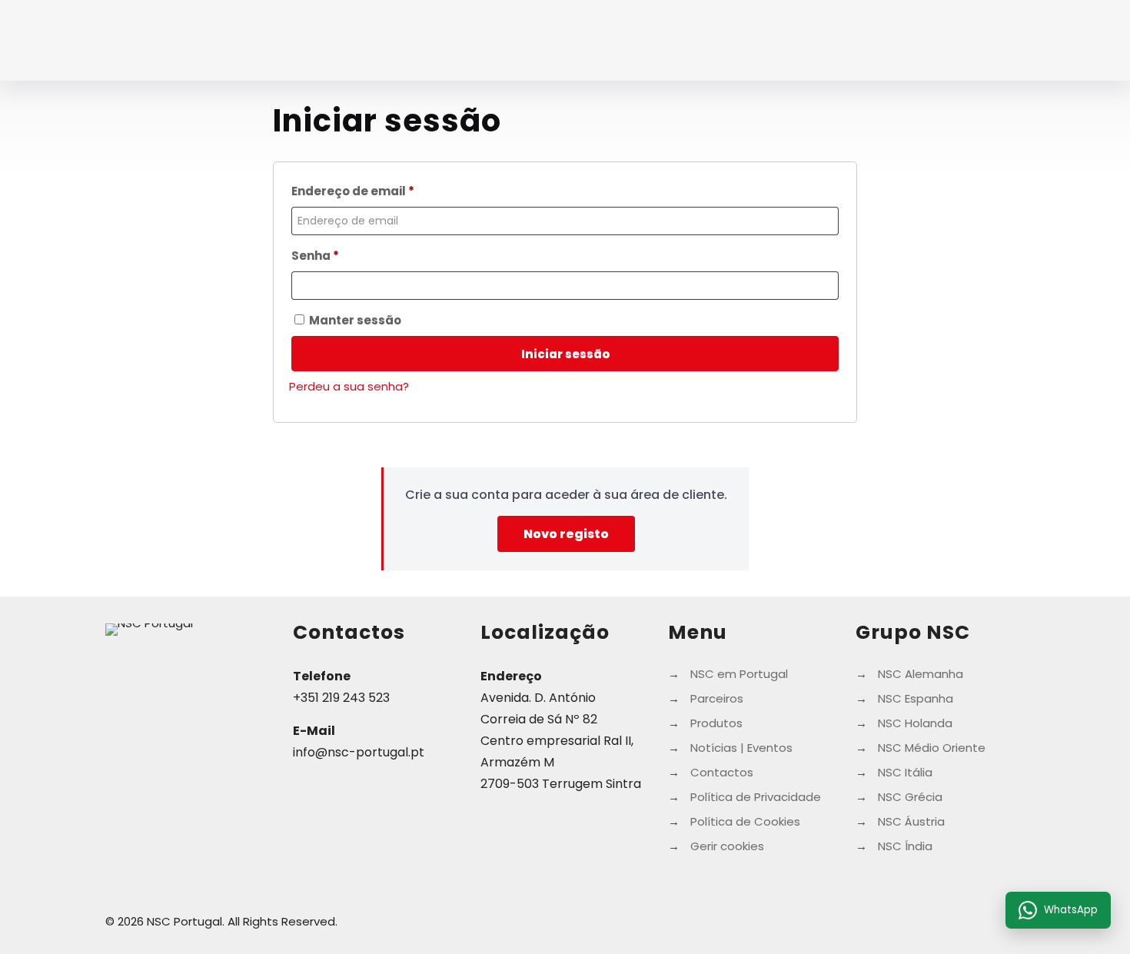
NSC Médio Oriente (931, 748)
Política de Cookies (745, 821)
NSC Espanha (915, 698)
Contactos (721, 772)
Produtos (716, 723)
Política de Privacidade (755, 797)
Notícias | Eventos (741, 748)
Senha (350, 255)
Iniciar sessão (565, 354)
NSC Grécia (910, 797)
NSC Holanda (915, 723)
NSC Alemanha (920, 674)
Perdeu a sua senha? (349, 386)
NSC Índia (905, 846)
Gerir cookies (727, 846)
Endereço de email (388, 190)
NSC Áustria (911, 821)
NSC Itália (905, 772)
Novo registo (566, 534)
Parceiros (716, 698)
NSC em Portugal (739, 674)
